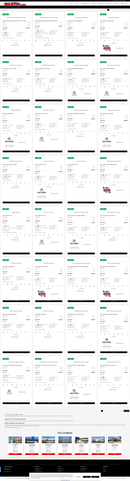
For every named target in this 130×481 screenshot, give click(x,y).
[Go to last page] (128, 10)
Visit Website (15, 454)
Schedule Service (60, 469)
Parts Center (60, 471)
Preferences (78, 476)
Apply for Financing (83, 468)
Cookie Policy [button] (60, 476)
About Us (104, 468)
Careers (104, 469)
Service (59, 466)
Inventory (37, 466)
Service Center (60, 468)
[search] (126, 3)
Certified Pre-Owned (38, 468)
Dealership (105, 466)
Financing (82, 466)
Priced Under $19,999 (38, 471)
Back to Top (126, 410)
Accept (95, 476)
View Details (16, 55)
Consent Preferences (0, 469)
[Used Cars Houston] (15, 3)
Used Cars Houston (20, 427)
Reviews (104, 471)
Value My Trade (82, 469)
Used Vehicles (37, 469)
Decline (87, 476)
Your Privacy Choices (64, 480)
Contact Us (8, 468)
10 (124, 9)
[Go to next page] (126, 10)
